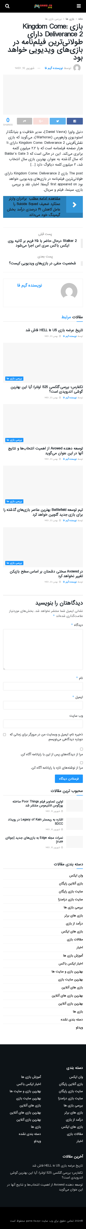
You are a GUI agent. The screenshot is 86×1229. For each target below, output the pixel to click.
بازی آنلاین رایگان (71, 883)
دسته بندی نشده (72, 1019)
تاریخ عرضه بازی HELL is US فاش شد (54, 330)
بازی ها (70, 19)
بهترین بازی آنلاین (70, 1003)
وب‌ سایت (76, 716)
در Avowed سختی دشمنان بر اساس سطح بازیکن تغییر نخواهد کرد (46, 574)
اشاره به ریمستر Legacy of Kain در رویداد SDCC (35, 821)
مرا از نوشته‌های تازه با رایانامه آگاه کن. (57, 768)
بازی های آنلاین (72, 987)
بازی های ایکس (72, 931)
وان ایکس (76, 875)
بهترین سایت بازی (70, 979)
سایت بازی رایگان (71, 891)
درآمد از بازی (74, 923)
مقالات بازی (75, 939)
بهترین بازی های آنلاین (67, 995)
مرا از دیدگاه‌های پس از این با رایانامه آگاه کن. (51, 754)
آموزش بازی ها (73, 955)
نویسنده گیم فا (54, 68)
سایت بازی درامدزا (70, 899)
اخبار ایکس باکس (71, 963)
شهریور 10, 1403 (24, 68)
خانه (80, 19)
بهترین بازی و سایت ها (67, 971)
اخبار (80, 947)
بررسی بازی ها (53, 19)
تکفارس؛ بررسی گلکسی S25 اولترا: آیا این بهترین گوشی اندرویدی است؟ (47, 389)
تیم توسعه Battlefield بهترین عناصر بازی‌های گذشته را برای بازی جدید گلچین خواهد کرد (43, 512)
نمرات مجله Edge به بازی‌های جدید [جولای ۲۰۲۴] (34, 840)
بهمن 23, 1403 (51, 336)
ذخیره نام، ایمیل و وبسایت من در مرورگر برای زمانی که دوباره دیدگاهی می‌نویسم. (46, 737)
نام (79, 678)
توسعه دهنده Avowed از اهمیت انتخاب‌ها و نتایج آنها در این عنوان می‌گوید (45, 451)
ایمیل (77, 697)
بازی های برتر (73, 915)
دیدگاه (77, 625)
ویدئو (79, 1027)
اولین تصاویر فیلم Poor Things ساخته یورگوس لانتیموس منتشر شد (38, 803)
